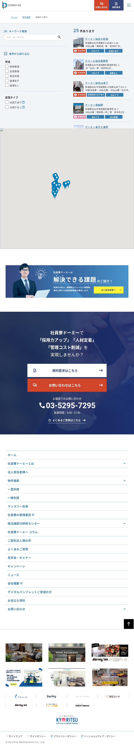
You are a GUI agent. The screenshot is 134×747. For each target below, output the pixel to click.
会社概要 (13, 583)
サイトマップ (15, 736)
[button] (56, 179)
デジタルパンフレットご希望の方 (30, 592)
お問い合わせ (101, 5)
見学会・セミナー (19, 557)
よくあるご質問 (18, 549)
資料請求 (116, 5)
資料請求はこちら (55, 370)
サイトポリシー (38, 736)
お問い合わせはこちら (57, 385)
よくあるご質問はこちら (67, 420)
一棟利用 (13, 498)
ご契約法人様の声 (19, 540)
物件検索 (26, 17)
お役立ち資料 (16, 600)
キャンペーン (16, 566)
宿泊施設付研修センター (24, 523)
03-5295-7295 (70, 405)
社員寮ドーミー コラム (23, 532)
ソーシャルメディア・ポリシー (100, 736)
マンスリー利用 (18, 506)
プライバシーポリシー (65, 736)
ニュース (13, 575)
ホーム (14, 17)
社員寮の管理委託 (19, 515)
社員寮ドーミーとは (21, 463)
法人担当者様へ (18, 472)
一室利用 (13, 489)
